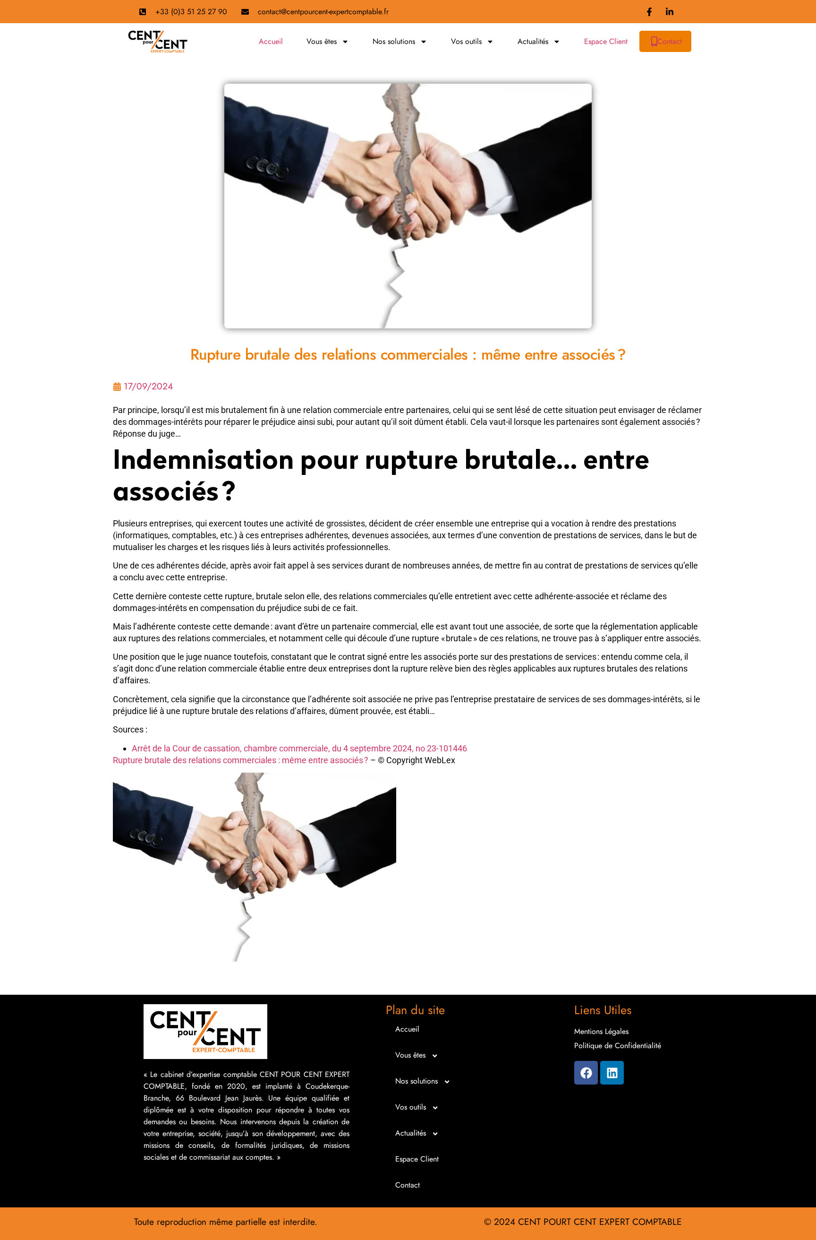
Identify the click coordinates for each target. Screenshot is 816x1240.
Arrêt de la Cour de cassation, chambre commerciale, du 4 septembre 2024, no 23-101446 (299, 748)
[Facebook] (586, 1073)
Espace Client (606, 41)
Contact (669, 41)
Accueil (271, 41)
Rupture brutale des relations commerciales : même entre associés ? (240, 760)
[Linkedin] (612, 1073)
